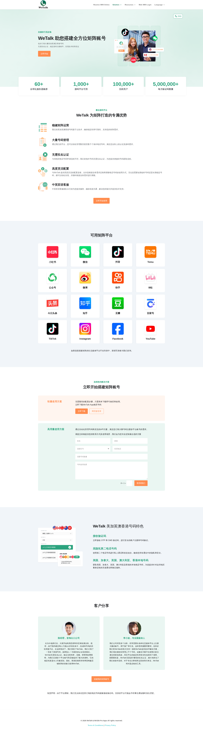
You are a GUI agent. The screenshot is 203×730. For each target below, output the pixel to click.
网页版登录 (96, 411)
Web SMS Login (145, 5)
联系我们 (141, 483)
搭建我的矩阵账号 (101, 679)
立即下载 (81, 411)
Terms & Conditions (95, 725)
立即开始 (44, 54)
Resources (129, 5)
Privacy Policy (110, 725)
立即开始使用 (101, 201)
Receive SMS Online (101, 5)
